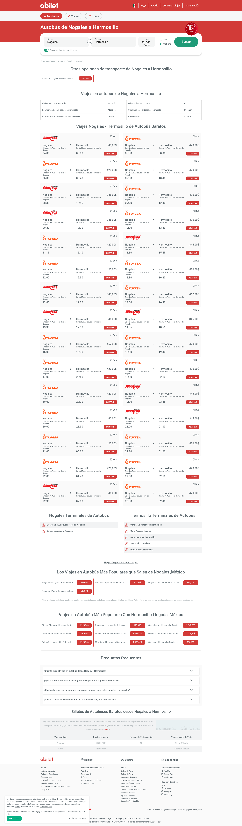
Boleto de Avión (127, 771)
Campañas (45, 789)
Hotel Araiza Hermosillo (141, 549)
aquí (38, 812)
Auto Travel (85, 771)
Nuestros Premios (128, 793)
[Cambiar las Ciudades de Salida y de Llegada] (89, 41)
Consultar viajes (171, 5)
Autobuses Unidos (88, 783)
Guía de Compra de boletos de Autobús (56, 786)
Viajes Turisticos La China (91, 780)
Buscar (186, 41)
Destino (98, 39)
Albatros (112, 110)
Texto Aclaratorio (46, 807)
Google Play (168, 774)
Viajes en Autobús (48, 771)
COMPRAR (110, 154)
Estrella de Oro (86, 774)
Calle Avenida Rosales (140, 531)
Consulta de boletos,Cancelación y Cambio (130, 800)
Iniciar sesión (192, 5)
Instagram (167, 791)
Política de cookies (128, 786)
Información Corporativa (130, 783)
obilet (106, 729)
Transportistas (46, 777)
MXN (143, 5)
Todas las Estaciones (49, 774)
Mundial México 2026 (49, 783)
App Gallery (168, 777)
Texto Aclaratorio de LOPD (131, 780)
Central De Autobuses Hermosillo (146, 525)
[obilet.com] (56, 7)
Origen (50, 39)
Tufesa (84, 777)
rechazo (17, 807)
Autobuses (52, 16)
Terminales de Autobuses (51, 780)
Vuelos (75, 16)
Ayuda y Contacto (128, 796)
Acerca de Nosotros (129, 777)
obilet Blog (167, 794)
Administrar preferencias (78, 818)
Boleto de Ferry (127, 774)
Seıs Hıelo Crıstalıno (140, 543)
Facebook (167, 788)
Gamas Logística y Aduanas (59, 531)
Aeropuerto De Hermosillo (142, 537)
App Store (167, 771)
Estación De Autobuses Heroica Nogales (65, 525)
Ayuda (154, 5)
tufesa (111, 116)
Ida (147, 39)
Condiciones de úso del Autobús (133, 789)
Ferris (95, 16)
